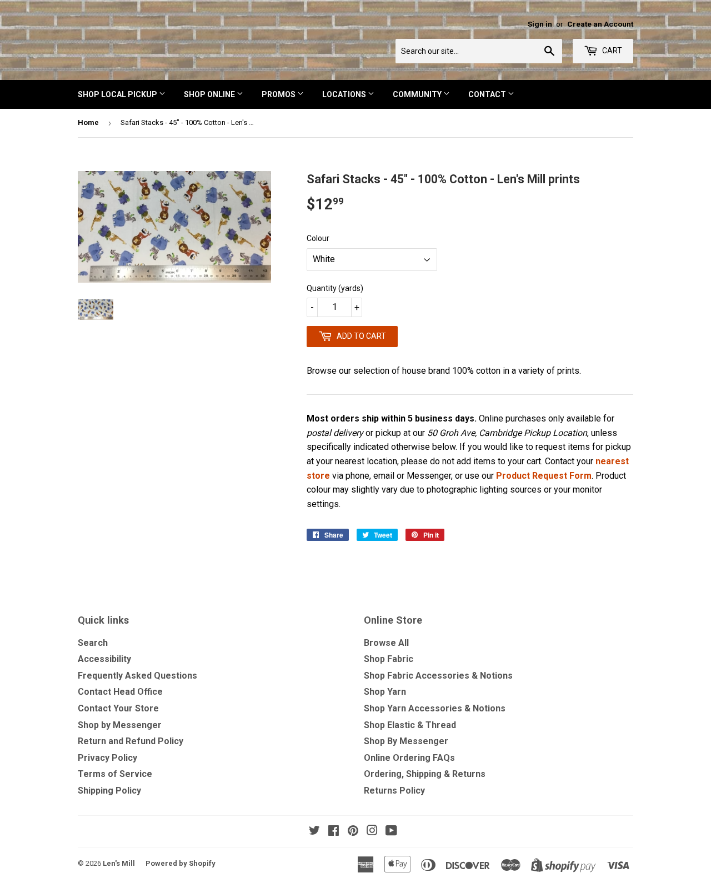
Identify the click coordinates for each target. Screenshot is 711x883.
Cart (611, 50)
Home (88, 122)
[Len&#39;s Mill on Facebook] (333, 831)
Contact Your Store (118, 708)
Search (93, 643)
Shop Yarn (385, 691)
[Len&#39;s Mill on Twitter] (314, 831)
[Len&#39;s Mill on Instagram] (372, 831)
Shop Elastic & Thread (410, 725)
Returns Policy (394, 790)
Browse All (386, 643)
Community (418, 94)
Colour (318, 238)
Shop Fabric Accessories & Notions (438, 675)
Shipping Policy (109, 790)
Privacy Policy (107, 757)
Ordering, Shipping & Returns (424, 774)
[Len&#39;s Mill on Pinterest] (353, 831)
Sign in (540, 23)
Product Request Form (544, 475)
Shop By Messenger (406, 741)
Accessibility (104, 659)
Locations (345, 94)
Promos (279, 94)
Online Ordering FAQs (409, 757)
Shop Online (210, 94)
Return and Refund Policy (130, 741)
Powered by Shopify (181, 863)
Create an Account (600, 23)
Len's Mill (119, 863)
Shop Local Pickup (118, 94)
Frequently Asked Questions (137, 675)
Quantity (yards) (335, 288)
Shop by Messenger (120, 725)
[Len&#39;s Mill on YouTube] (391, 831)
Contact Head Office (120, 691)
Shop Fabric (388, 659)
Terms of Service (115, 774)
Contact (488, 94)
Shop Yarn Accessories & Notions (434, 708)
